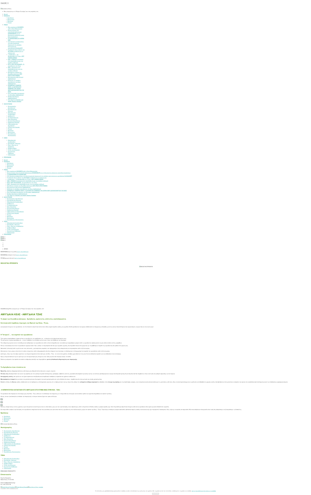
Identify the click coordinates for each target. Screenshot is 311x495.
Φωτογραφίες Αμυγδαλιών (12, 431)
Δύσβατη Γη (7, 435)
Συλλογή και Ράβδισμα (10, 466)
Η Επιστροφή (7, 468)
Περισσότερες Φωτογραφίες (12, 452)
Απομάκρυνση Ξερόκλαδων (11, 434)
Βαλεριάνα (7, 418)
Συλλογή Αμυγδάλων (10, 440)
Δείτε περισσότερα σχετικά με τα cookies (204, 491)
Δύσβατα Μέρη (8, 463)
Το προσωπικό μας (9, 437)
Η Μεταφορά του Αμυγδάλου (12, 444)
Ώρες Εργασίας (8, 439)
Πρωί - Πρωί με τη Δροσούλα (12, 462)
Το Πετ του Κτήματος (10, 465)
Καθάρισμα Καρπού (9, 442)
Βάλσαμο (6, 419)
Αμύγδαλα (7, 416)
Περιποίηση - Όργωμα (10, 460)
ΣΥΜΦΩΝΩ (155, 493)
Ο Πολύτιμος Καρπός (10, 445)
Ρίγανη (6, 421)
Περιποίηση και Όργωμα (11, 432)
